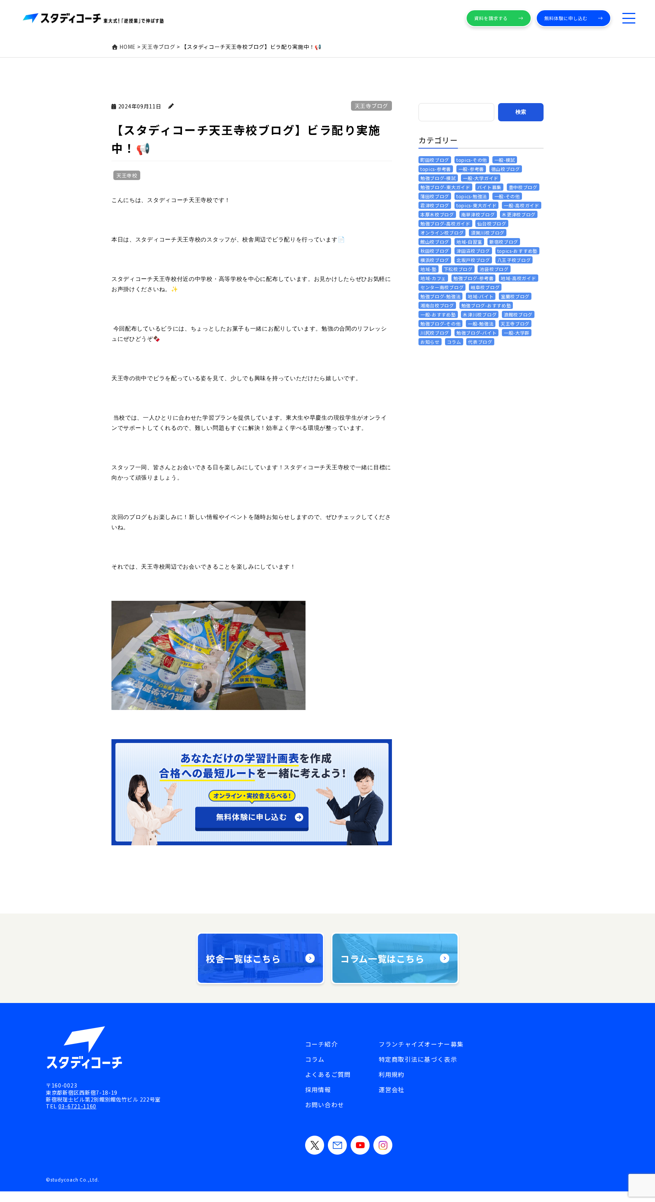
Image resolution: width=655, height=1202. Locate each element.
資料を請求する (491, 18)
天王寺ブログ (371, 106)
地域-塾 (428, 269)
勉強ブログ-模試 (438, 178)
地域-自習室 (469, 241)
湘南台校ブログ (437, 305)
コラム (454, 342)
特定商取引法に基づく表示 (418, 1059)
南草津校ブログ (478, 214)
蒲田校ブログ (434, 196)
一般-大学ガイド (480, 178)
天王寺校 (126, 175)
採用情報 (318, 1089)
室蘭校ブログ (515, 296)
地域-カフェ (433, 278)
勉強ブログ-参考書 (473, 278)
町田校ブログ (434, 160)
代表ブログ (480, 342)
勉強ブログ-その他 (440, 323)
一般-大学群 (517, 332)
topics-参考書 (435, 169)
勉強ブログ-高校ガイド (445, 223)
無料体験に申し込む (566, 18)
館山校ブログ (434, 241)
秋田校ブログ (434, 251)
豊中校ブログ (523, 187)
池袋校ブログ (493, 269)
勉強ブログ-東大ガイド (445, 187)
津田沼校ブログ (473, 251)
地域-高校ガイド (518, 278)
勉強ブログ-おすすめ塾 (486, 305)
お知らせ (430, 342)
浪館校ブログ (518, 314)
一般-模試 (505, 160)
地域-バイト (481, 296)
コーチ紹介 (321, 1044)
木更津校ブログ (519, 214)
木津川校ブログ (480, 314)
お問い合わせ (325, 1105)
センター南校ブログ (442, 287)
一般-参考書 (471, 169)
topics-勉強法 (471, 196)
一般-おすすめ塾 (438, 314)
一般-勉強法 (481, 323)
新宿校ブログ (503, 241)
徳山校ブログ (505, 169)
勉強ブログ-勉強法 (440, 296)
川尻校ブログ (434, 332)
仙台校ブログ (491, 223)
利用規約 (392, 1074)
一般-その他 (507, 196)
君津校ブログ (434, 205)
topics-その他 (471, 160)
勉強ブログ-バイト (476, 332)
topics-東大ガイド (476, 205)
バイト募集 (489, 187)
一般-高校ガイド (521, 205)
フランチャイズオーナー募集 (421, 1044)
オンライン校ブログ (442, 232)
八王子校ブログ (514, 260)
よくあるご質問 (328, 1074)
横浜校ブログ (434, 260)
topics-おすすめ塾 (517, 251)
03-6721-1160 (77, 1106)
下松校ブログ (458, 269)
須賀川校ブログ (488, 232)
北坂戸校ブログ (473, 260)
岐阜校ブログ (485, 287)
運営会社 (392, 1089)
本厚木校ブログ (437, 214)
